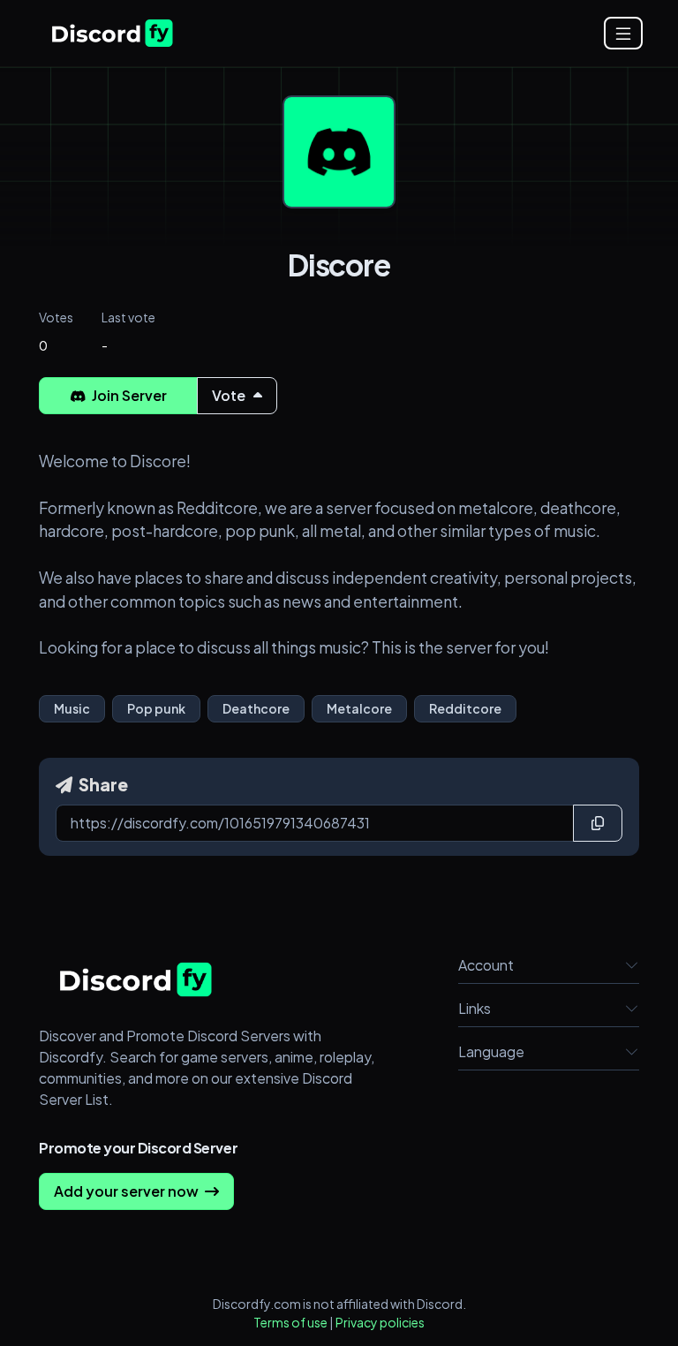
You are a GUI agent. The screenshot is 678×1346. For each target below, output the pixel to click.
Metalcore (359, 708)
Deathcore (256, 708)
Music (72, 708)
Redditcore (465, 708)
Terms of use (290, 1322)
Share (102, 784)
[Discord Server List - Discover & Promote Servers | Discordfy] (112, 33)
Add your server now (127, 1191)
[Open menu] (623, 33)
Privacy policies (380, 1322)
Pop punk (156, 708)
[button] (632, 965)
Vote (230, 395)
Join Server (128, 395)
